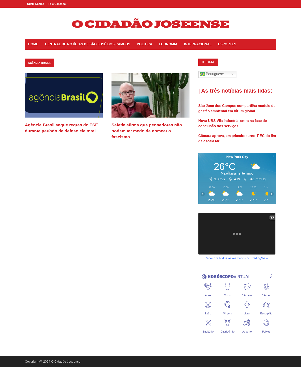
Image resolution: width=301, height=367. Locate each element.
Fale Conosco (57, 4)
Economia (168, 44)
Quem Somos (35, 4)
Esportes (227, 44)
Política (144, 44)
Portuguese (214, 74)
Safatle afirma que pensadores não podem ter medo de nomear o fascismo (146, 131)
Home (33, 44)
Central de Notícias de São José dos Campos (87, 44)
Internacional (198, 44)
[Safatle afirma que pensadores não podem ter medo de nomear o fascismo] (150, 95)
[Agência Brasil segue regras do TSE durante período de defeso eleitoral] (64, 95)
